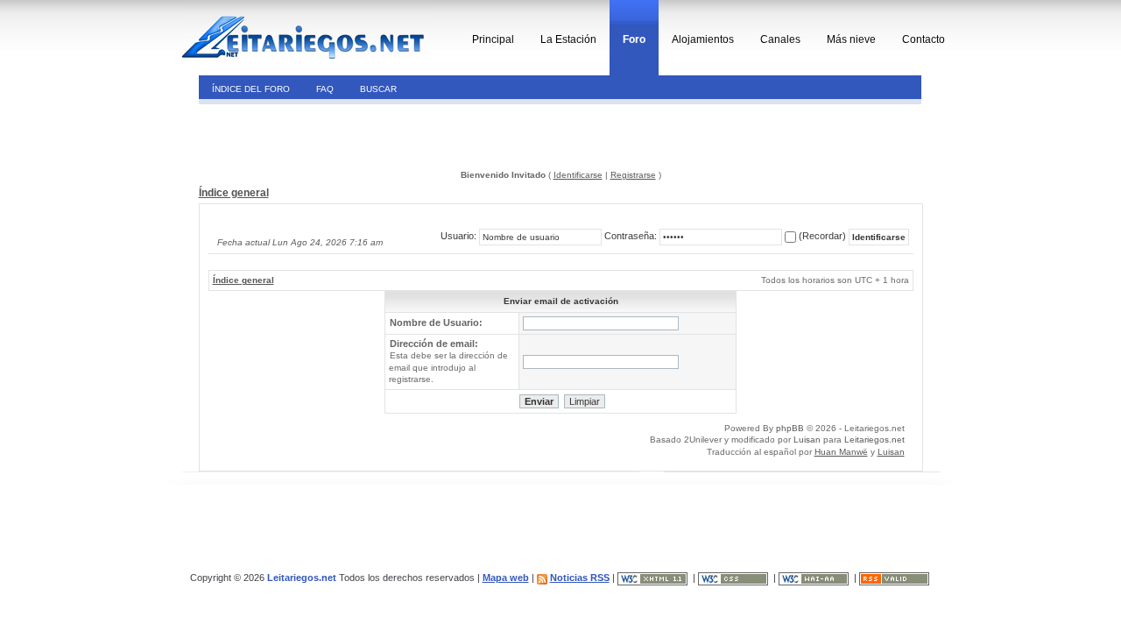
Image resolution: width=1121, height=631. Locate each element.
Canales (780, 39)
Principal (493, 39)
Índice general (234, 193)
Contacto (923, 39)
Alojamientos (703, 39)
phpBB (790, 428)
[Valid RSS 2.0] (895, 577)
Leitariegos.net (874, 439)
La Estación (568, 39)
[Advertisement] (318, 135)
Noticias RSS (580, 577)
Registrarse (633, 175)
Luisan (807, 439)
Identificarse (578, 175)
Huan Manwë (841, 452)
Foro (634, 39)
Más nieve (851, 39)
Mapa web (506, 577)
